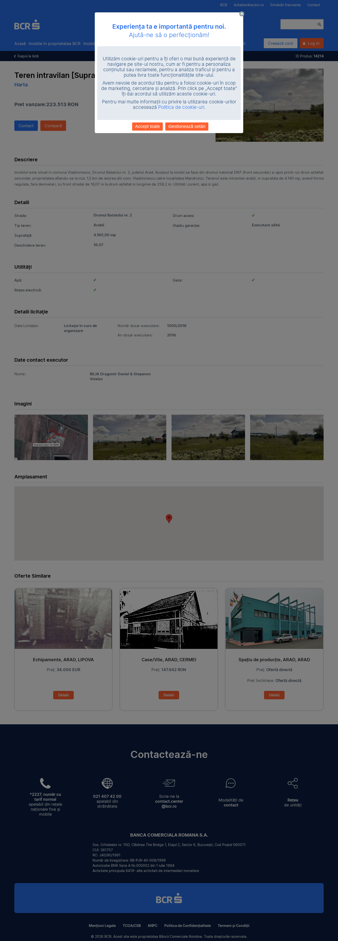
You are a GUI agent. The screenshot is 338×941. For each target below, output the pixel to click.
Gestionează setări (186, 126)
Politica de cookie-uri (181, 107)
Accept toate (147, 126)
